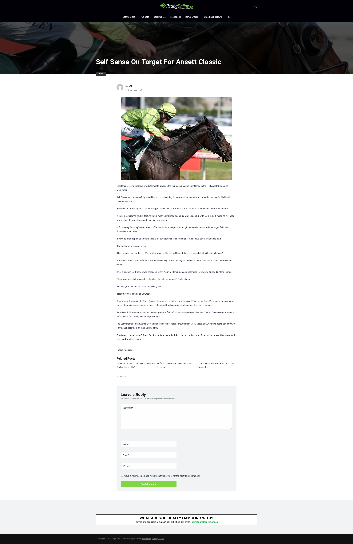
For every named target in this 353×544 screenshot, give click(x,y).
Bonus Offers (191, 17)
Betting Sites (129, 17)
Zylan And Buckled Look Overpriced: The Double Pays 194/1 (136, 365)
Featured (128, 350)
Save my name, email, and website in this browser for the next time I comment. (162, 476)
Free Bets (144, 17)
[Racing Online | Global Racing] (176, 6)
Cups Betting (149, 335)
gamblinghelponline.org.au (205, 521)
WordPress (146, 539)
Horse (101, 74)
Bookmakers (159, 17)
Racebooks (175, 17)
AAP (130, 86)
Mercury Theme (158, 539)
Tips (228, 17)
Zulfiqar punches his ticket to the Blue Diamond (175, 365)
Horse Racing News (212, 17)
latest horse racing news (187, 335)
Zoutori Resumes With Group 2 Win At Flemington (215, 365)
